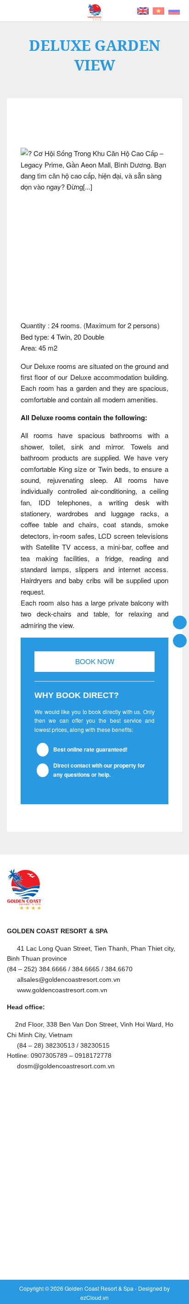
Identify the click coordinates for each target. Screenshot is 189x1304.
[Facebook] (180, 622)
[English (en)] (143, 10)
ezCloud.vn (94, 1297)
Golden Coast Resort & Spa (99, 1288)
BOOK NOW (94, 661)
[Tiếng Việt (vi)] (158, 10)
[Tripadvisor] (180, 640)
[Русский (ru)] (174, 10)
